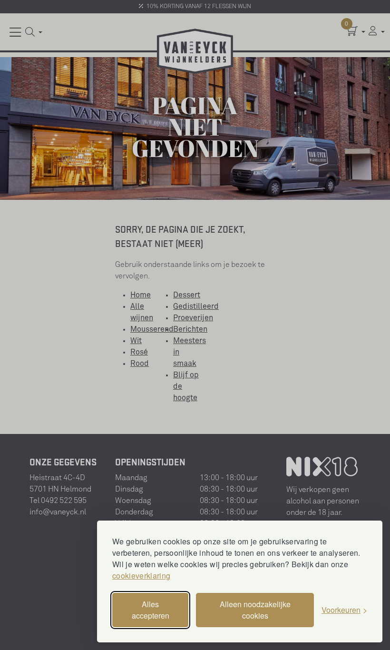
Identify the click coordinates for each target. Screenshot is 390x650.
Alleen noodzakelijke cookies (255, 610)
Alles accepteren (150, 610)
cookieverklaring (141, 575)
